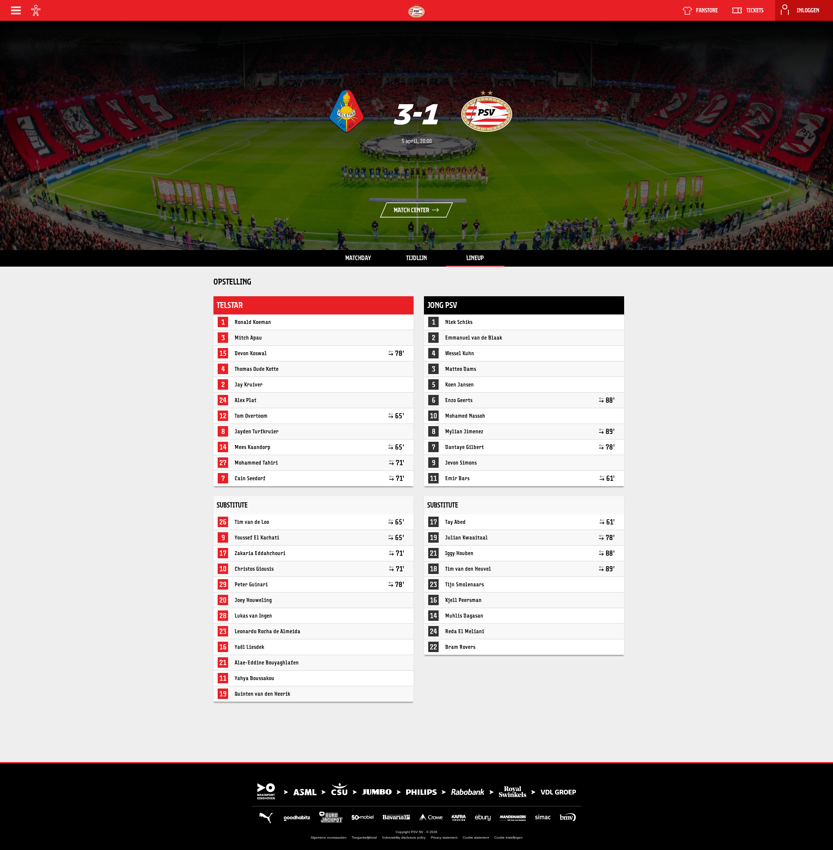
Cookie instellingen (508, 837)
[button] (16, 10)
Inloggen (808, 10)
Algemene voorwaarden (329, 837)
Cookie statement (476, 837)
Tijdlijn (416, 258)
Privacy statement (444, 837)
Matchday (358, 258)
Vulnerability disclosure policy (404, 837)
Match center (411, 210)
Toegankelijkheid (364, 837)
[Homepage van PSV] (416, 11)
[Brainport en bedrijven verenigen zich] (416, 791)
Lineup (475, 258)
